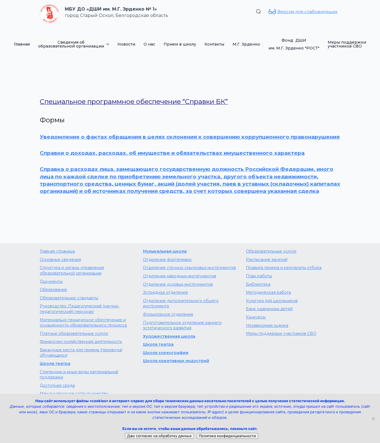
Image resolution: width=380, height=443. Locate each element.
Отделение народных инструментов (179, 275)
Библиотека (258, 284)
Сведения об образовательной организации (71, 44)
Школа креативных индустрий (176, 360)
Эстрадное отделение (165, 292)
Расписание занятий (266, 259)
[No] (373, 418)
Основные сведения (60, 259)
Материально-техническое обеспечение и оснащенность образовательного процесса (83, 322)
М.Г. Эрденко (246, 44)
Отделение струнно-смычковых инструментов (189, 267)
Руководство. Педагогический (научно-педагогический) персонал (80, 308)
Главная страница (57, 251)
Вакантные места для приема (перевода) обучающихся (81, 352)
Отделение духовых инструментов (178, 284)
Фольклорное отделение (168, 314)
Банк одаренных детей (269, 308)
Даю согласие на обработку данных (159, 436)
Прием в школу (180, 44)
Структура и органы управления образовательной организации (72, 270)
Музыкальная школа (165, 251)
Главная (22, 44)
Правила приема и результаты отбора (284, 267)
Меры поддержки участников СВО (347, 44)
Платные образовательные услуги (74, 333)
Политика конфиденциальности (227, 436)
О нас (149, 44)
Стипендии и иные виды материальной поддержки (79, 374)
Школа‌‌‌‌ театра (158, 344)
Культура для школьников (272, 300)
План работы (259, 275)
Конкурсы (256, 317)
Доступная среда (57, 385)
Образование (53, 289)
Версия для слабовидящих (307, 11)
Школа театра (55, 363)
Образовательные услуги (271, 251)
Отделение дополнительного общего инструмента (181, 303)
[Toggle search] (258, 11)
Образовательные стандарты (69, 297)
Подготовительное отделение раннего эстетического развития (182, 325)
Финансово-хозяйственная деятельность (81, 341)
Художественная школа (169, 336)
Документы (51, 281)
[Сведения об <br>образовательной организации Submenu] (108, 44)
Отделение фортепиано (167, 259)
